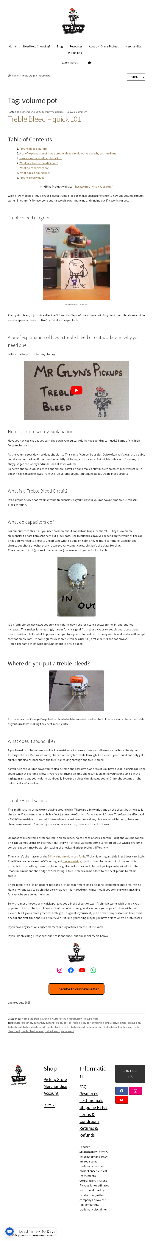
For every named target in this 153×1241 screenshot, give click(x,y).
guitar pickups (53, 1022)
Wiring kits (75, 53)
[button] (9, 1231)
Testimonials (91, 1100)
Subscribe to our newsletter (76, 989)
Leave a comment (77, 112)
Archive (46, 1018)
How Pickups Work (87, 1018)
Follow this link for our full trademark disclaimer (93, 1204)
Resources (75, 46)
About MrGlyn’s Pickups (104, 46)
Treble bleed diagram (33, 148)
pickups (122, 1022)
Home (13, 46)
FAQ (83, 1086)
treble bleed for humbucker (86, 1027)
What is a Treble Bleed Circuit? (38, 163)
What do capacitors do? (34, 168)
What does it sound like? (34, 173)
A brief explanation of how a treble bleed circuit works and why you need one (67, 153)
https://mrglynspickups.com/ (94, 186)
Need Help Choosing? (36, 46)
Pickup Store (55, 1079)
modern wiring (72, 861)
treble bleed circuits (58, 1027)
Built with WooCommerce (36, 1235)
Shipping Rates (93, 1107)
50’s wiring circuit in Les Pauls (66, 856)
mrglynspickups (54, 112)
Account (51, 1093)
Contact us (130, 1073)
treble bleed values (32, 1031)
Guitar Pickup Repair (64, 1018)
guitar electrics (23, 1022)
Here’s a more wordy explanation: (40, 158)
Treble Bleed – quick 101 (44, 119)
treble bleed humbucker (117, 1027)
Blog (60, 46)
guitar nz (38, 1022)
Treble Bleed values (31, 177)
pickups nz (134, 1022)
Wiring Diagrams (31, 1018)
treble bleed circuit (34, 1027)
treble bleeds (52, 1031)
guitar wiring (94, 1022)
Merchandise (133, 46)
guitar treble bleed (74, 1022)
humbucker (109, 1022)
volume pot (67, 1031)
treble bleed (15, 1027)
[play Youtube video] (76, 390)
